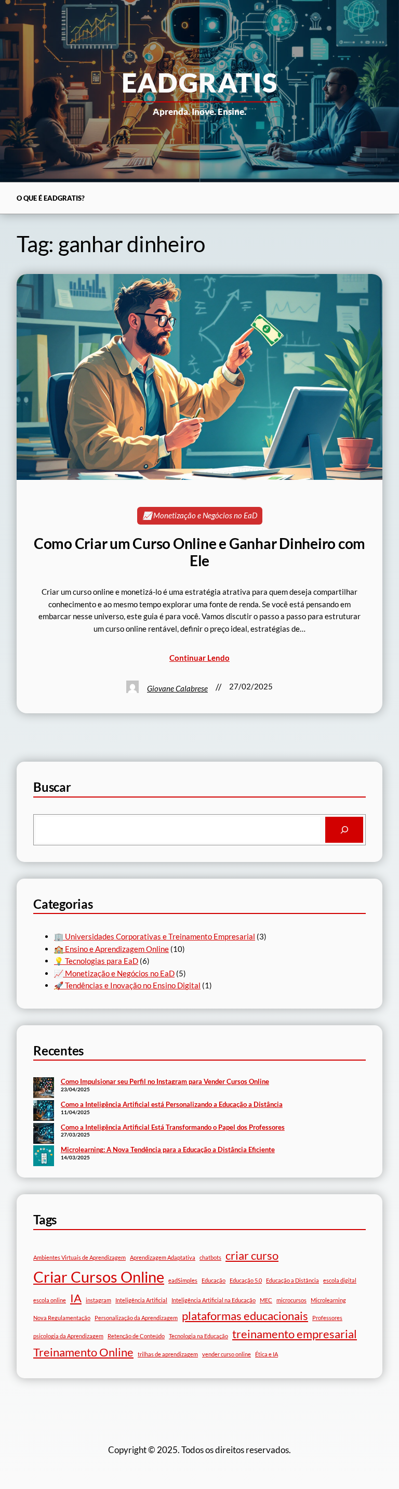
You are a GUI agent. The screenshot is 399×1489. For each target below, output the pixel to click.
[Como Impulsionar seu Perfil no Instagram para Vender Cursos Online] (43, 1088)
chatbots (210, 1257)
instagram (98, 1300)
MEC (266, 1300)
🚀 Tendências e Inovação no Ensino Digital (127, 985)
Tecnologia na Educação (198, 1336)
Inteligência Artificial (141, 1300)
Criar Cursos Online (98, 1277)
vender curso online (226, 1354)
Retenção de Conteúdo (136, 1336)
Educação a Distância (292, 1280)
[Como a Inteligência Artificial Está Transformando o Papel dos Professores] (43, 1134)
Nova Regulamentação (61, 1317)
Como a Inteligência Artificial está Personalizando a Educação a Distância (172, 1104)
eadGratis (200, 82)
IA (76, 1298)
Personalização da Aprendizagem (136, 1317)
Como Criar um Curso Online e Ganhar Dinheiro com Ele (199, 552)
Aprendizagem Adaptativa (162, 1257)
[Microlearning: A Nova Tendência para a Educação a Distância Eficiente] (43, 1156)
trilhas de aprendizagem (168, 1354)
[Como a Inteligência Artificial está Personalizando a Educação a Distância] (43, 1111)
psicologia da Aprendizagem (68, 1336)
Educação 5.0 (246, 1280)
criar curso (251, 1255)
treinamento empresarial (294, 1334)
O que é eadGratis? (51, 198)
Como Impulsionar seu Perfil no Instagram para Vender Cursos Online (165, 1081)
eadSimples (182, 1280)
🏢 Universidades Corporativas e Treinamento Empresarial (154, 936)
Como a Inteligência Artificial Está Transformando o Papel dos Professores (173, 1127)
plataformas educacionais (245, 1316)
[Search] (344, 830)
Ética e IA (266, 1354)
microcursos (291, 1300)
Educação (213, 1280)
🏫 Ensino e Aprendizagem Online (111, 949)
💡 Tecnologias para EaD (96, 960)
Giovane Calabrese (177, 688)
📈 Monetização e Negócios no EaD (199, 515)
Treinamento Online (83, 1352)
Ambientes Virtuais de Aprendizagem (79, 1257)
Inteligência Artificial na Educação (213, 1300)
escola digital (339, 1280)
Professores (327, 1317)
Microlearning (328, 1300)
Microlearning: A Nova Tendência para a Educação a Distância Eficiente (168, 1149)
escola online (49, 1300)
